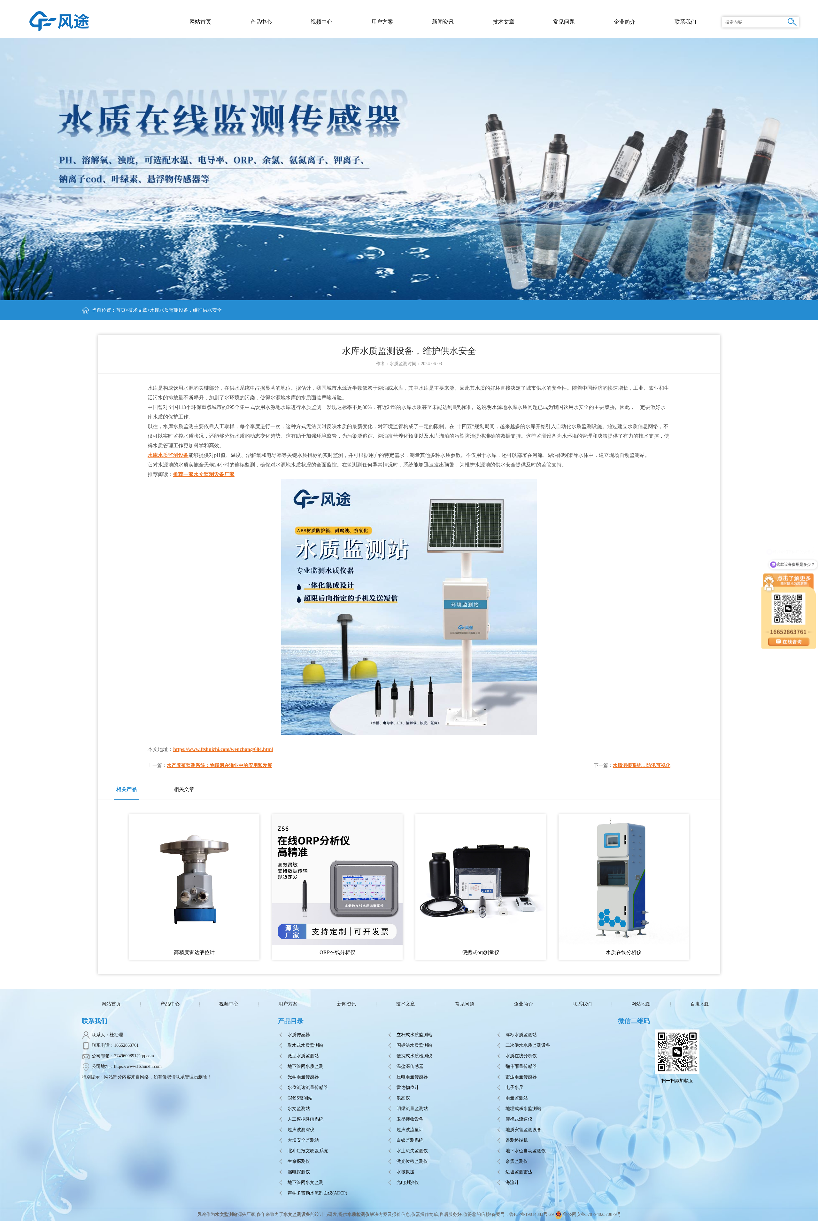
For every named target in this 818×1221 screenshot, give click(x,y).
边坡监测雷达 (518, 1172)
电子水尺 (514, 1087)
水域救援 (405, 1172)
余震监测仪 (516, 1161)
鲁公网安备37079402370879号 (592, 1214)
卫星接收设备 (410, 1119)
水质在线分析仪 (521, 1055)
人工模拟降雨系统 (305, 1119)
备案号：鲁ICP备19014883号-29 (522, 1214)
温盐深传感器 (410, 1066)
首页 (121, 310)
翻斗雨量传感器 (521, 1066)
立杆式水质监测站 (414, 1034)
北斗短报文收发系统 (308, 1150)
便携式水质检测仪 (414, 1055)
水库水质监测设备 (168, 455)
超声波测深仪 (301, 1129)
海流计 (512, 1182)
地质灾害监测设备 (523, 1129)
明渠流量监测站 (412, 1108)
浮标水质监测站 (521, 1034)
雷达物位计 (408, 1087)
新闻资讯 (346, 1004)
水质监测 (398, 363)
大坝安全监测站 (303, 1140)
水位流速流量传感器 (308, 1087)
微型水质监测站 (303, 1055)
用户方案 (287, 1004)
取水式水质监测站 (305, 1045)
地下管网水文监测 (305, 1182)
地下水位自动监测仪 (525, 1150)
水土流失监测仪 (412, 1150)
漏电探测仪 (299, 1172)
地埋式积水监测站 (523, 1108)
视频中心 (228, 1004)
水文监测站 (299, 1108)
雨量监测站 (516, 1098)
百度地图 (700, 1004)
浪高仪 (403, 1098)
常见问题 (464, 1004)
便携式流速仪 (518, 1119)
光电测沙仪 (408, 1182)
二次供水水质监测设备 (527, 1045)
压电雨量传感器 (412, 1077)
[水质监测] (59, 20)
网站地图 (641, 1004)
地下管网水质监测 (305, 1066)
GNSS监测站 (300, 1098)
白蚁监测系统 (410, 1140)
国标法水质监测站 (414, 1045)
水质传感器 (299, 1034)
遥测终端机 (516, 1140)
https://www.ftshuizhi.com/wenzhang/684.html (223, 749)
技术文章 (137, 310)
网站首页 (200, 22)
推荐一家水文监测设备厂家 (204, 474)
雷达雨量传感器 (521, 1077)
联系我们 (582, 1004)
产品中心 (261, 22)
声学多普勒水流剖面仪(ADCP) (317, 1193)
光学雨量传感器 (303, 1077)
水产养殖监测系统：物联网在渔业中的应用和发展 (219, 765)
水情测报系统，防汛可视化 (641, 765)
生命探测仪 (299, 1161)
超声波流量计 (410, 1129)
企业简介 (523, 1004)
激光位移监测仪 (412, 1161)
